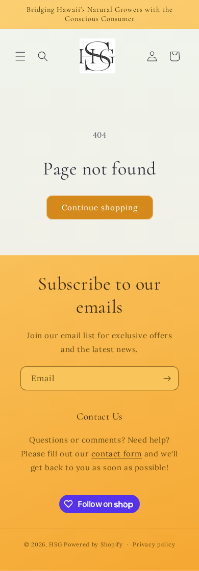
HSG (55, 544)
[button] (20, 56)
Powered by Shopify (93, 544)
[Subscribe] (167, 378)
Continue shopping (100, 207)
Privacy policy (154, 544)
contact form (116, 453)
